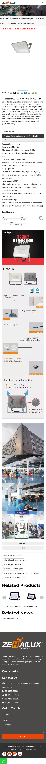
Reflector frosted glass (13, 569)
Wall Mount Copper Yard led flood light (31, 606)
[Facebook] (4, 754)
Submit (23, 737)
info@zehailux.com (11, 703)
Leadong (25, 749)
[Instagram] (9, 754)
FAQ (5, 139)
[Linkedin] (15, 754)
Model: (6, 131)
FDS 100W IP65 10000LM (13, 577)
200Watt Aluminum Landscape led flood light (14, 606)
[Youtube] (20, 754)
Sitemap (32, 749)
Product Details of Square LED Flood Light (21, 136)
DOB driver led (34, 573)
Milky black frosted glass (14, 560)
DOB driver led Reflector (14, 573)
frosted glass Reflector (13, 564)
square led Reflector (12, 555)
